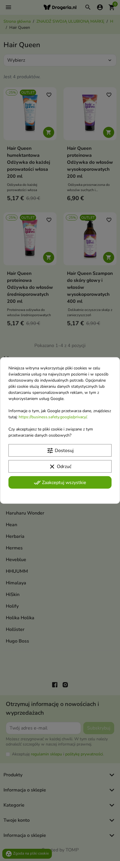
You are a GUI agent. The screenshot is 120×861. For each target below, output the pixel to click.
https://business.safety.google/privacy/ (53, 417)
